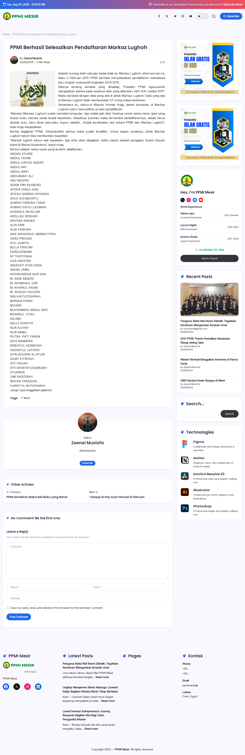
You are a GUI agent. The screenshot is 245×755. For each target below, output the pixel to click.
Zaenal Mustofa (33, 58)
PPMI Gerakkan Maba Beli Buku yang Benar (37, 497)
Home (6, 34)
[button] (202, 16)
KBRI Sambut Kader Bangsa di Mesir (202, 380)
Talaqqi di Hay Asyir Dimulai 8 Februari (116, 497)
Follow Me (87, 463)
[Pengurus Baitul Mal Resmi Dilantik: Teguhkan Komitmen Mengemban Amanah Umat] (209, 299)
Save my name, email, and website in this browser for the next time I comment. (57, 607)
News (26, 397)
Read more (102, 677)
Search (229, 413)
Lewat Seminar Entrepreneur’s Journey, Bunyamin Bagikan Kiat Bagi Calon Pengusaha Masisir (87, 715)
